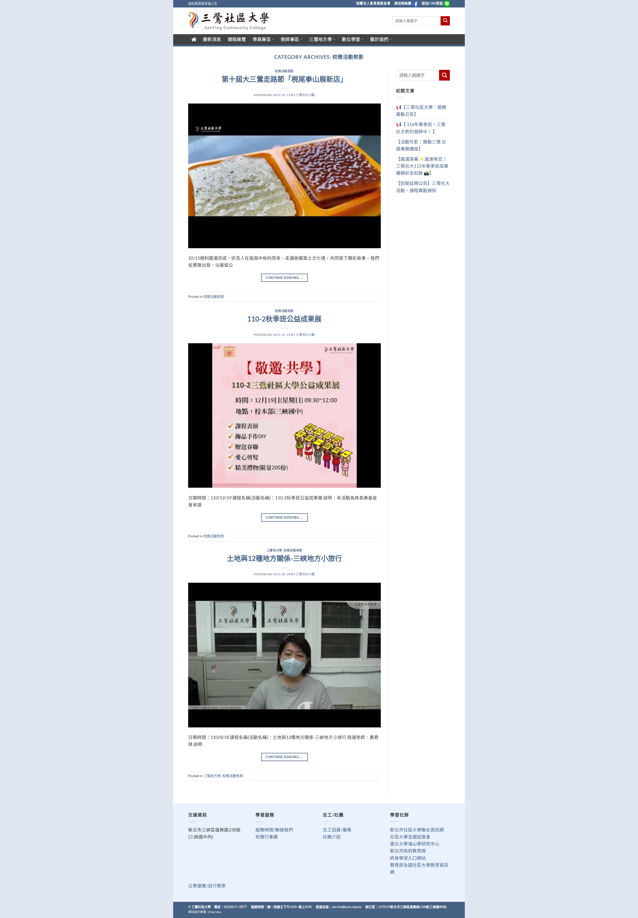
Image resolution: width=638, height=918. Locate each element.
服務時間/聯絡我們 (274, 829)
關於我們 (379, 39)
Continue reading (284, 278)
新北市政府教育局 (408, 850)
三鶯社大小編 (305, 95)
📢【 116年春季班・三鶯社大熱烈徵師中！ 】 (421, 128)
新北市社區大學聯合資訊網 (417, 829)
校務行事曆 (266, 836)
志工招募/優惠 (337, 829)
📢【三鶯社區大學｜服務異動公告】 (421, 111)
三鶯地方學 (320, 39)
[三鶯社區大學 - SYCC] (228, 20)
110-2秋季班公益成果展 (284, 319)
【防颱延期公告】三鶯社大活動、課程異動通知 (423, 187)
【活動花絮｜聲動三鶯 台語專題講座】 (421, 145)
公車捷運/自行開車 (207, 885)
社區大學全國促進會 (410, 836)
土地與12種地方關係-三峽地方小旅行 (284, 558)
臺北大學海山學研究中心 (414, 843)
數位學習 (351, 39)
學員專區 (262, 39)
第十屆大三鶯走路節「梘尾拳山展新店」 (284, 79)
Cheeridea (214, 912)
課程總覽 (237, 39)
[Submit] (445, 20)
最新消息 (212, 39)
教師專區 (290, 39)
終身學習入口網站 (408, 858)
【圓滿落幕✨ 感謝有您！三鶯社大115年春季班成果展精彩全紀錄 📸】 (422, 166)
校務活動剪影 (284, 71)
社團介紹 (332, 836)
